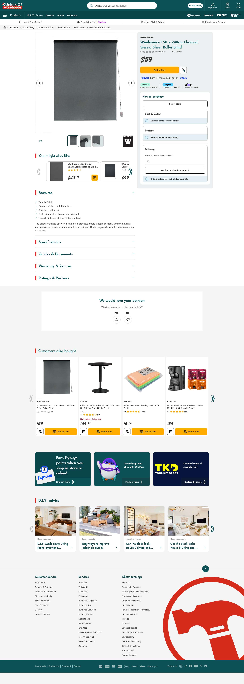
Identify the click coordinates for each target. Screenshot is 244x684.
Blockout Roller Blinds (99, 27)
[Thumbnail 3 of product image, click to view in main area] (98, 141)
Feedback (66, 666)
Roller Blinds (79, 27)
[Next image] (131, 83)
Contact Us (54, 666)
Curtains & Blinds (46, 27)
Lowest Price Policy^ (32, 22)
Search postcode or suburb (159, 155)
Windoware (146, 37)
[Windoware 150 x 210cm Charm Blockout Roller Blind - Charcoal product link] (56, 172)
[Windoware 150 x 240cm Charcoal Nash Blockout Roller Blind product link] (110, 172)
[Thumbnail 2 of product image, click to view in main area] (85, 141)
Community (40, 666)
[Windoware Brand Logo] (128, 141)
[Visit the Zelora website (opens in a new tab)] (208, 15)
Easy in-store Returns (215, 22)
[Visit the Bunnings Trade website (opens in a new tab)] (236, 15)
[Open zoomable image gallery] (131, 129)
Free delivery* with (89, 22)
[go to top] (205, 568)
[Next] (130, 172)
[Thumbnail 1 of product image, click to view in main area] (73, 141)
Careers (77, 666)
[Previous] (38, 172)
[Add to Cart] (94, 178)
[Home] (4, 27)
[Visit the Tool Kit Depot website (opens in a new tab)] (222, 15)
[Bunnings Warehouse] (12, 8)
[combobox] (122, 5)
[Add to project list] (183, 70)
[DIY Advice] (35, 15)
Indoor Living (28, 27)
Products (14, 27)
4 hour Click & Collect (154, 22)
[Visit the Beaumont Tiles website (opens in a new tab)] (194, 15)
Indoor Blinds (64, 27)
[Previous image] (39, 83)
